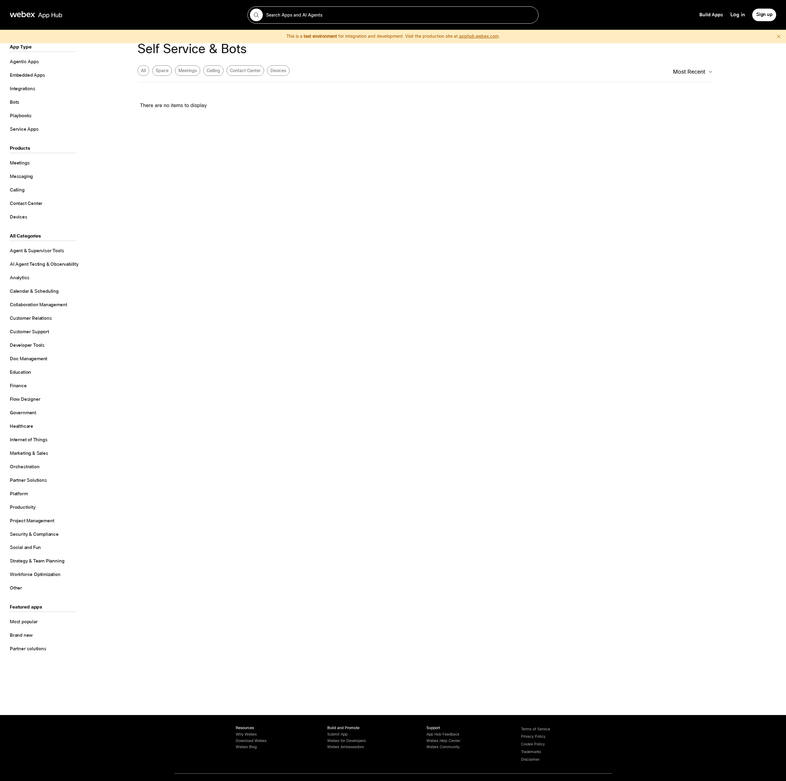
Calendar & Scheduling (34, 291)
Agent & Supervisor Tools (37, 251)
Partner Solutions (28, 480)
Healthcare (21, 426)
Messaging (21, 176)
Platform (19, 494)
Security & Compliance (34, 534)
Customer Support (29, 332)
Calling (17, 190)
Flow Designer (25, 399)
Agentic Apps (24, 62)
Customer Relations (31, 318)
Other (16, 588)
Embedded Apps (27, 75)
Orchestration (24, 467)
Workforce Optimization (35, 574)
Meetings (19, 163)
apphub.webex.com (479, 36)
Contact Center (26, 203)
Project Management (32, 521)
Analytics (19, 278)
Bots (14, 102)
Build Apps (711, 15)
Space (162, 70)
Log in (737, 14)
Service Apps (24, 129)
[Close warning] (778, 36)
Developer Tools (27, 345)
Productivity (23, 507)
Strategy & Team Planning (37, 561)
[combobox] (392, 15)
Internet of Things (29, 440)
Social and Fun (25, 547)
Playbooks (21, 116)
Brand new (21, 635)
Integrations (22, 89)
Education (20, 372)
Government (23, 413)
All (143, 70)
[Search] (256, 15)
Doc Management (28, 359)
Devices (18, 217)
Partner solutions (28, 649)
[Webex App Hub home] (125, 14)
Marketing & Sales (29, 453)
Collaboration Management (38, 305)
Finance (18, 386)
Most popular (24, 622)
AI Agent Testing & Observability (44, 264)
